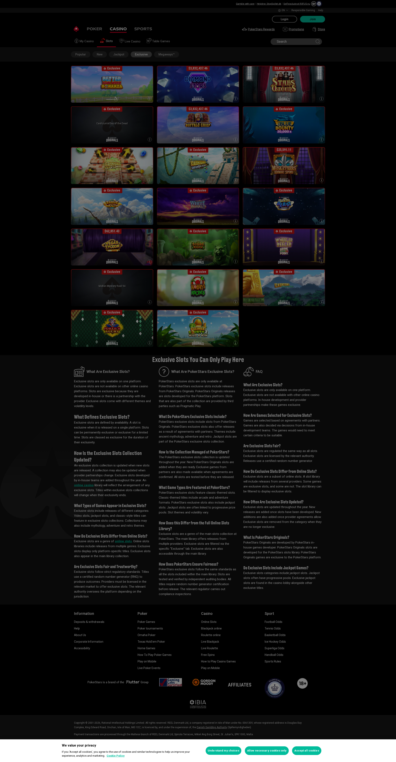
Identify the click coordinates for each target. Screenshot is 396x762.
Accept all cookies (306, 750)
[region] (198, 750)
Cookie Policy (116, 755)
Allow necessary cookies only (267, 750)
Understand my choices (223, 750)
